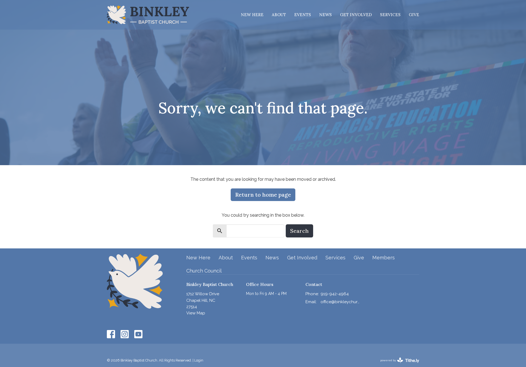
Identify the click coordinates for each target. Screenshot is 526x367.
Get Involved (356, 14)
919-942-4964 (335, 293)
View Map (195, 313)
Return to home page (263, 194)
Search (299, 230)
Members (383, 257)
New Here (252, 14)
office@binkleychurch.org (340, 301)
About (279, 14)
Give (414, 14)
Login (198, 360)
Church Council (204, 271)
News (325, 14)
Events (302, 14)
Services (390, 14)
